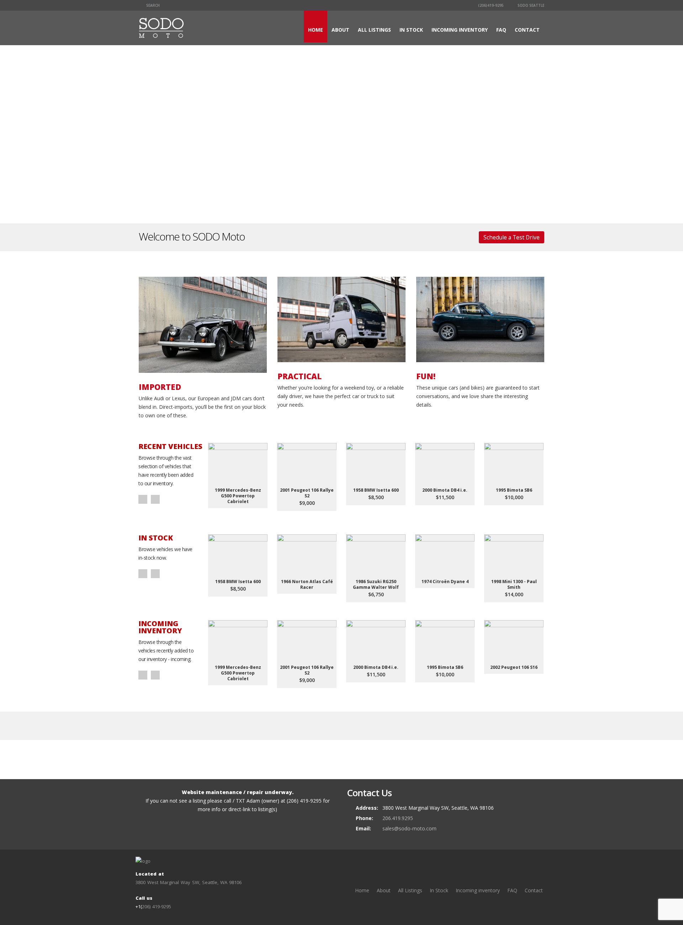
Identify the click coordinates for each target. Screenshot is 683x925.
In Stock (411, 29)
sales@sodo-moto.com (409, 828)
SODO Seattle (530, 5)
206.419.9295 (397, 818)
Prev (142, 499)
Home (315, 29)
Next (155, 499)
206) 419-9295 (156, 906)
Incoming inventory (459, 29)
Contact (527, 29)
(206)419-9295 (490, 5)
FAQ (501, 29)
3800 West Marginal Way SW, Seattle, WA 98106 (189, 882)
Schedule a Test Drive (511, 237)
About (340, 29)
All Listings (374, 29)
